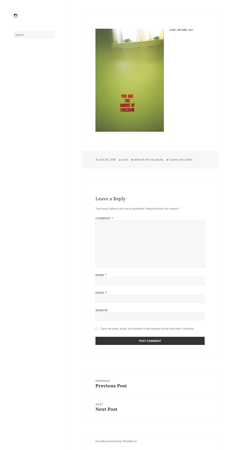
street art (139, 159)
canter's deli (176, 159)
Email (101, 293)
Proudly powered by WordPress (116, 441)
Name (100, 275)
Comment (104, 218)
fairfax (188, 159)
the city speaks (154, 159)
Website (101, 310)
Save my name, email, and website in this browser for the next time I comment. (147, 328)
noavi (124, 159)
